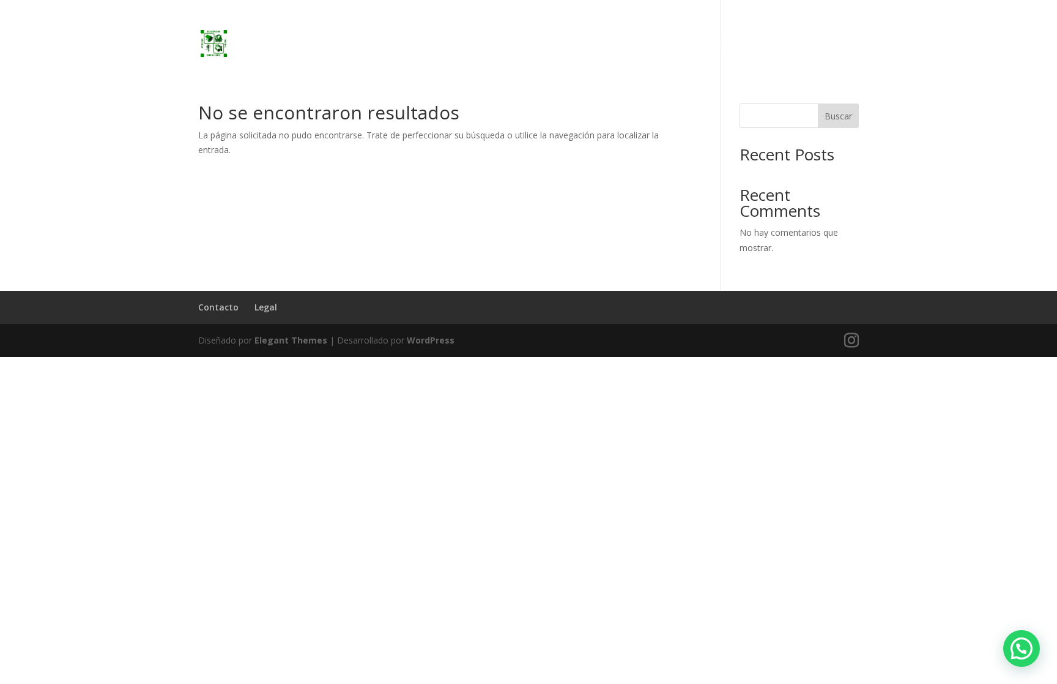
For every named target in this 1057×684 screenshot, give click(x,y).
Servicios (731, 44)
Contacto (218, 307)
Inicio (686, 44)
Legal (265, 307)
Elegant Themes (290, 340)
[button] (1021, 648)
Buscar (838, 116)
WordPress (430, 340)
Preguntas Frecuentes (812, 44)
